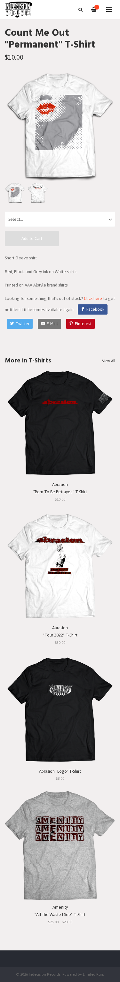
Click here (93, 298)
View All (108, 361)
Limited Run (93, 974)
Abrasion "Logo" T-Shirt (60, 771)
